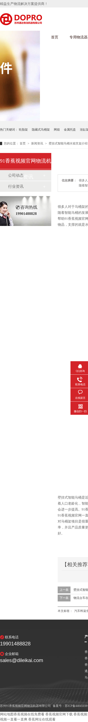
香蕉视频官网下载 (59, 714)
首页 (54, 37)
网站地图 (7, 714)
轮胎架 (23, 129)
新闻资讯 (37, 143)
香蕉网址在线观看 (42, 719)
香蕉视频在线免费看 (29, 714)
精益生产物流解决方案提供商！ (24, 4)
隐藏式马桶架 (41, 129)
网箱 (57, 129)
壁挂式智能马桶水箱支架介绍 (68, 143)
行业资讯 (15, 186)
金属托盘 (70, 129)
